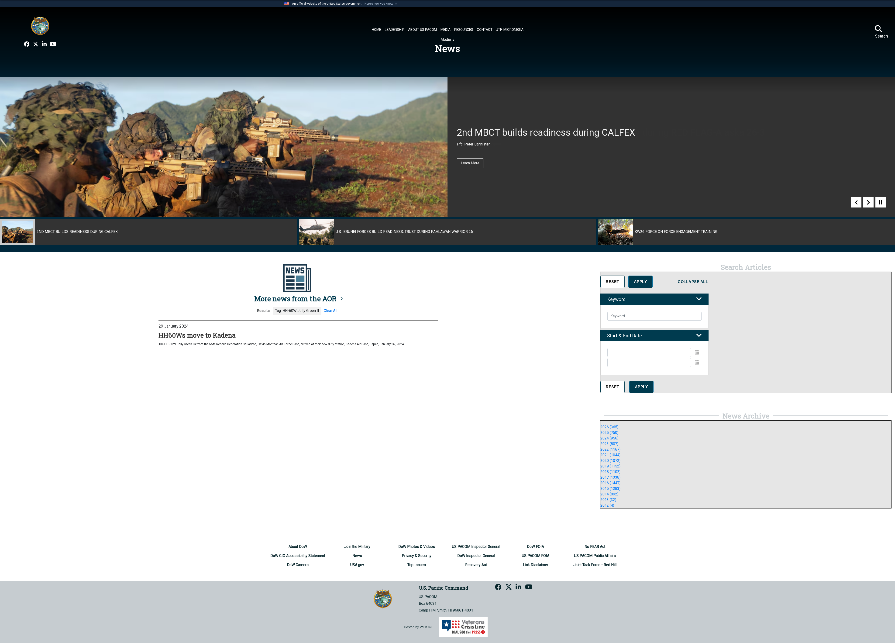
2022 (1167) (610, 449)
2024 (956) (609, 438)
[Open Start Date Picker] (696, 352)
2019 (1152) (610, 466)
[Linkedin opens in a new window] (44, 44)
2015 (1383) (610, 488)
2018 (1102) (610, 472)
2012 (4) (607, 505)
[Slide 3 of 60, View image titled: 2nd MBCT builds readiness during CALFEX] (148, 232)
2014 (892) (609, 494)
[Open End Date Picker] (696, 362)
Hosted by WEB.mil (418, 627)
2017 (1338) (610, 477)
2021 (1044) (610, 455)
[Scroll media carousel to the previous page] (856, 202)
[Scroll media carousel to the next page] (868, 202)
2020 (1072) (610, 460)
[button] (381, 3)
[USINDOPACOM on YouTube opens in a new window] (53, 44)
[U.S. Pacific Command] (40, 25)
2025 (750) (609, 432)
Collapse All (693, 282)
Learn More (470, 163)
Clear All (330, 310)
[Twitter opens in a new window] (35, 44)
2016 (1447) (610, 483)
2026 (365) (609, 427)
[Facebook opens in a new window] (27, 44)
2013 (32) (608, 500)
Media (446, 39)
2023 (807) (609, 444)
